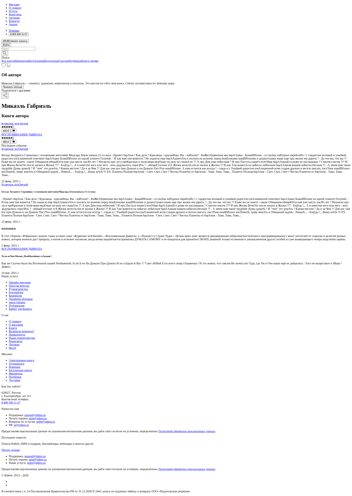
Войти (6, 45)
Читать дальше (10, 450)
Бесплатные (51, 60)
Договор (14, 344)
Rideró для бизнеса (20, 308)
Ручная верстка (18, 289)
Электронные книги (21, 360)
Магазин (14, 4)
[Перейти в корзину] (8, 66)
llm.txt (12, 347)
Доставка (14, 380)
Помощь (14, 30)
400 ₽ (6, 131)
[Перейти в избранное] (3, 66)
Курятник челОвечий (14, 148)
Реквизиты (15, 341)
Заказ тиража (17, 302)
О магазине (16, 324)
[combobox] (176, 49)
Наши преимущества (22, 337)
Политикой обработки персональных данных (187, 431)
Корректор (15, 295)
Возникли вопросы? (21, 331)
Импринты (21, 60)
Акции (13, 24)
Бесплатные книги (20, 370)
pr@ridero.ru (21, 425)
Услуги (13, 11)
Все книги (7, 60)
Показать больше (12, 87)
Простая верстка (19, 285)
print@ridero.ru (38, 418)
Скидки (64, 60)
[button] (176, 53)
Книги (13, 328)
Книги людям (89, 60)
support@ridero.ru (35, 415)
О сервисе (15, 7)
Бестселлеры (36, 60)
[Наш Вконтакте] (11, 481)
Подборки (75, 60)
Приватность (17, 334)
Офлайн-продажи (20, 282)
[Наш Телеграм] (10, 485)
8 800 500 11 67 (10, 402)
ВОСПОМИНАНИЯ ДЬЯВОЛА (21, 248)
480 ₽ (6, 142)
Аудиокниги (16, 363)
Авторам (14, 17)
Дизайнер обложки (21, 299)
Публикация (16, 305)
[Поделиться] (5, 95)
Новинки (14, 367)
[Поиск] (4, 53)
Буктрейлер (16, 292)
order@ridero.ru (45, 421)
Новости (14, 21)
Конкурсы (15, 14)
